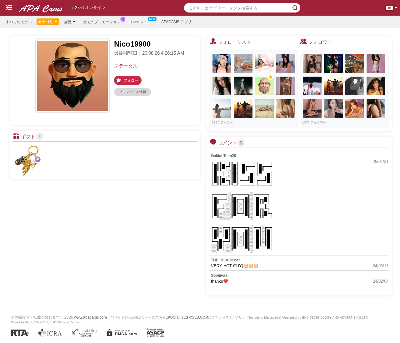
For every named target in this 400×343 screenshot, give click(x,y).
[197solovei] (264, 86)
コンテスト (137, 22)
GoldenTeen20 (223, 156)
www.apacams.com (90, 317)
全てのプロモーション (102, 22)
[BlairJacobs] (355, 63)
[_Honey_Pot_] (243, 108)
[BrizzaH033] (312, 86)
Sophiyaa (219, 275)
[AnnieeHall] (264, 63)
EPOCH (172, 317)
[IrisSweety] (376, 63)
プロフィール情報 (132, 92)
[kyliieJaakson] (355, 108)
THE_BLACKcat (225, 260)
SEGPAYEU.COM (194, 317)
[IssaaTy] (333, 63)
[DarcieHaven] (376, 108)
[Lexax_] (222, 63)
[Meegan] (264, 108)
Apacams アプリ (176, 22)
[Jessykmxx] (286, 63)
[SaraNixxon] (376, 86)
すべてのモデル (19, 22)
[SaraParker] (243, 86)
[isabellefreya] (286, 86)
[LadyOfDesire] (222, 108)
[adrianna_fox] (243, 63)
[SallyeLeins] (286, 108)
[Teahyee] (333, 108)
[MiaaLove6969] (312, 63)
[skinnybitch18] (355, 86)
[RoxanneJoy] (312, 108)
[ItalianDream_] (222, 86)
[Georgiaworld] (333, 86)
